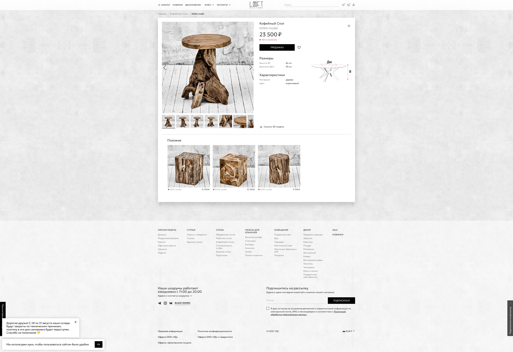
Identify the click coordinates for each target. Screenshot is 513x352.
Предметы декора (312, 234)
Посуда (307, 245)
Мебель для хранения (252, 231)
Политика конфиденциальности (215, 331)
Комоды (249, 244)
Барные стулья (194, 242)
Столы (220, 230)
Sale (335, 230)
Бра (276, 238)
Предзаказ (277, 47)
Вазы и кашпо (310, 271)
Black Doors (182, 303)
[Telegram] (159, 303)
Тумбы (248, 251)
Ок (98, 344)
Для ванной (309, 253)
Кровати (162, 249)
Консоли (249, 248)
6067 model (175, 189)
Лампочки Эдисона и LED (285, 250)
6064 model (220, 189)
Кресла (162, 242)
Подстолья (221, 255)
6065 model (266, 189)
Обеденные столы (225, 234)
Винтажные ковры (313, 260)
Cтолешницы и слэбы (224, 246)
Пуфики (162, 253)
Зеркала (307, 238)
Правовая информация (170, 331)
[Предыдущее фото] (164, 67)
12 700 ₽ (251, 189)
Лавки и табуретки (197, 234)
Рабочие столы (224, 238)
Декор (307, 230)
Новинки (337, 234)
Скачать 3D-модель (274, 126)
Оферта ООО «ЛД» (168, 337)
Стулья (191, 230)
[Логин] (353, 4)
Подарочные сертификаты (310, 275)
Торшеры (279, 242)
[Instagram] (165, 303)
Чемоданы (308, 267)
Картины (308, 242)
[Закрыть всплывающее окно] (75, 322)
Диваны (162, 234)
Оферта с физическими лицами (174, 342)
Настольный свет (283, 245)
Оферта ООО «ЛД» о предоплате (215, 337)
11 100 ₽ (296, 189)
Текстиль (308, 263)
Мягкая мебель (167, 230)
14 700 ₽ (206, 189)
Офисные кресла (167, 245)
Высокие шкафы (253, 237)
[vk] (171, 303)
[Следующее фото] (251, 67)
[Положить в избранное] (299, 47)
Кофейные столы (179, 14)
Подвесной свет (282, 234)
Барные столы (223, 251)
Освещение (281, 230)
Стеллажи (250, 241)
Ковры (306, 256)
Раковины (308, 249)
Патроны (279, 255)
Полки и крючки (254, 255)
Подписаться (341, 300)
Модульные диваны (168, 238)
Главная (162, 14)
